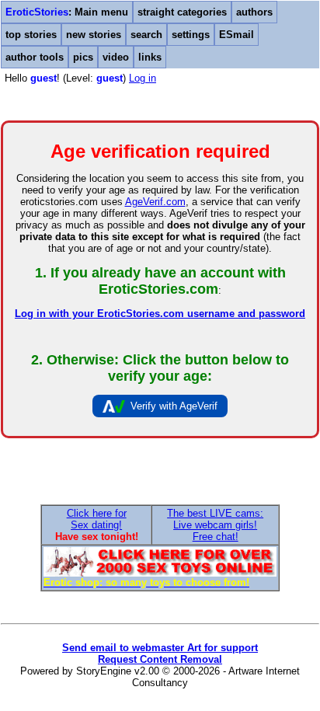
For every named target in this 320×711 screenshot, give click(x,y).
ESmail (236, 34)
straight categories (182, 12)
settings (191, 34)
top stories (31, 34)
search (146, 34)
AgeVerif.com (155, 201)
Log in (142, 78)
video (116, 57)
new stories (93, 34)
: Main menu (66, 12)
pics (83, 57)
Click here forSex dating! (97, 519)
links (150, 57)
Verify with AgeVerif (173, 406)
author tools (34, 57)
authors (254, 12)
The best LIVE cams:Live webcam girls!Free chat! (215, 524)
